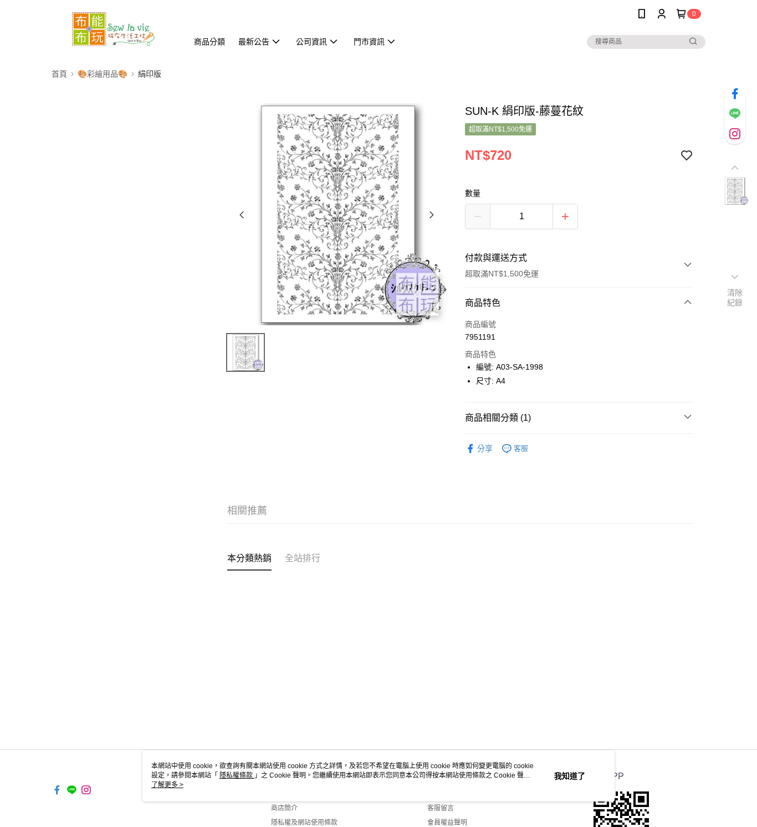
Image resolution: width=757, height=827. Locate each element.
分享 (485, 448)
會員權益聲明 (447, 822)
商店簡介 (284, 808)
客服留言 (440, 808)
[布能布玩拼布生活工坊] (113, 29)
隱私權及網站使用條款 (304, 822)
